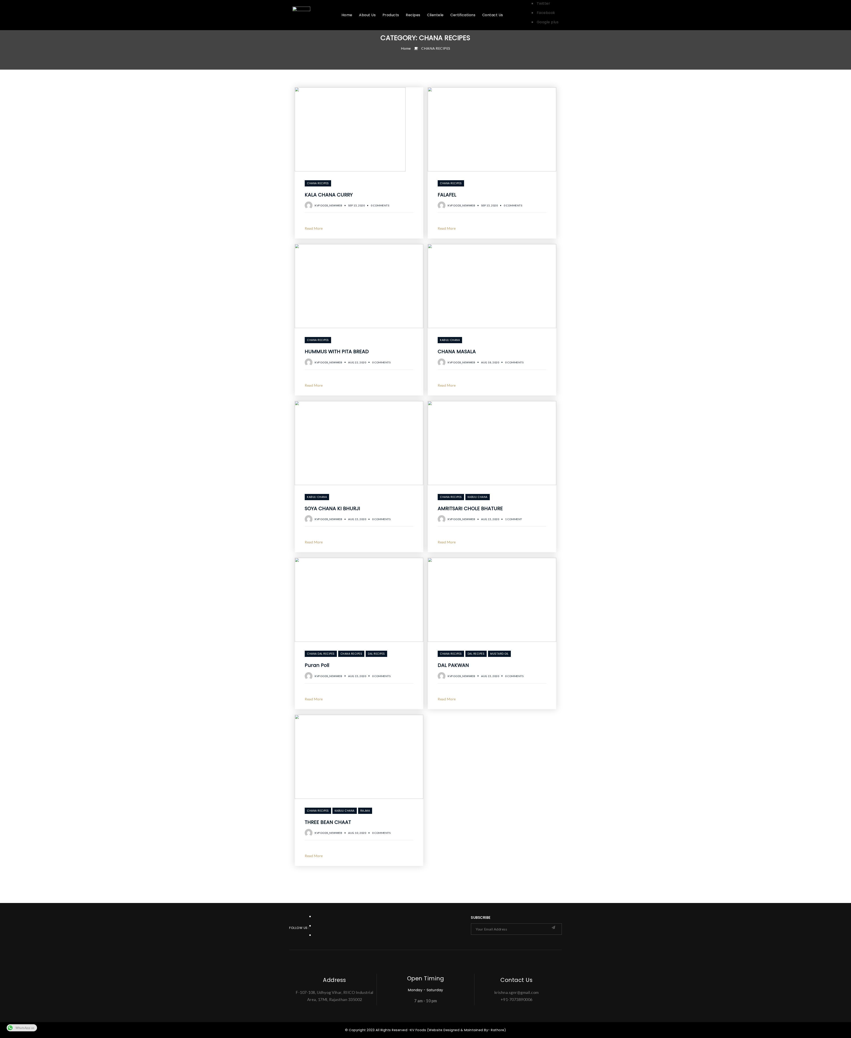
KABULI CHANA (450, 340)
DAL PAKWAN (453, 665)
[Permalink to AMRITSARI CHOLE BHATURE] (492, 484)
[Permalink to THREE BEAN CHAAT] (359, 797)
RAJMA (365, 811)
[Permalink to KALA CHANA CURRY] (350, 170)
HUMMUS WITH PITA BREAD (337, 351)
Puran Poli (317, 665)
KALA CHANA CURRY (329, 194)
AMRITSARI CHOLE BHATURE (470, 508)
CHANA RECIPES (435, 48)
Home (406, 48)
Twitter (543, 3)
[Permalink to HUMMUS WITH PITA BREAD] (359, 327)
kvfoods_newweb (328, 205)
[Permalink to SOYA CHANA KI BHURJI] (359, 484)
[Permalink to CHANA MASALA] (492, 327)
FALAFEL (447, 194)
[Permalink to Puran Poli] (359, 640)
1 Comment (513, 519)
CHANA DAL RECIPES (321, 654)
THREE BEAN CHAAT (328, 822)
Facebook (546, 12)
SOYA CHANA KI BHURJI (332, 508)
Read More (314, 228)
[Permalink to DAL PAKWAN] (492, 640)
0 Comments (380, 205)
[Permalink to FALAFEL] (492, 170)
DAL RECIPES (376, 654)
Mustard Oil (499, 654)
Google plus (548, 22)
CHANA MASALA (457, 351)
